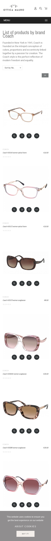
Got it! (25, 534)
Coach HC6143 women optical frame (14, 152)
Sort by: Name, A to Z (13, 68)
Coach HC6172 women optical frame (14, 226)
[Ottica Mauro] (14, 8)
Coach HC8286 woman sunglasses (14, 447)
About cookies (25, 526)
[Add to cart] (22, 135)
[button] (14, 135)
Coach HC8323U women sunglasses (14, 374)
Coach (6, 149)
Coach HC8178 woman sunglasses (14, 300)
